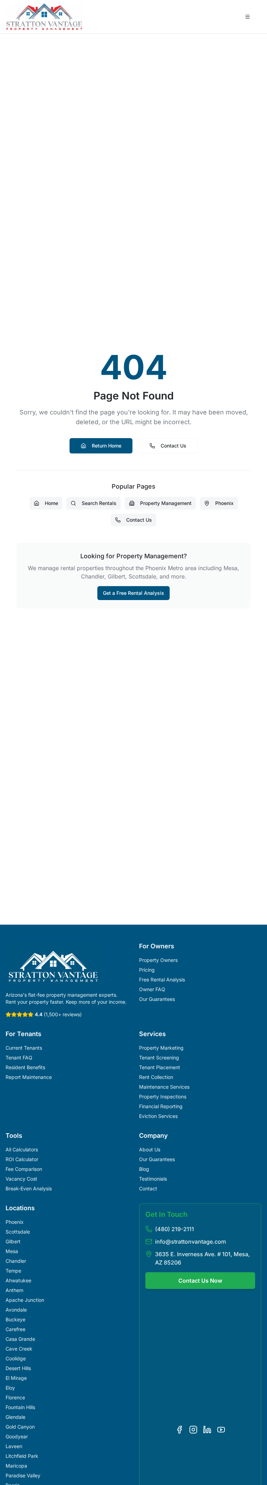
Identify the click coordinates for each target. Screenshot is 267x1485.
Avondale (16, 1310)
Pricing (147, 970)
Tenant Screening (159, 1057)
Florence (15, 1397)
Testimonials (153, 1179)
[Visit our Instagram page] (193, 1429)
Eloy (10, 1388)
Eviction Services (158, 1116)
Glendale (15, 1417)
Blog (144, 1169)
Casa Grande (20, 1339)
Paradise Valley (23, 1475)
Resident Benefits (25, 1067)
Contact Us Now (200, 1280)
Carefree (15, 1329)
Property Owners (158, 960)
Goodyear (17, 1436)
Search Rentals (99, 503)
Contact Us (173, 446)
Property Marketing (161, 1048)
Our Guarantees (157, 999)
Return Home (106, 446)
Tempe (13, 1271)
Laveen (14, 1446)
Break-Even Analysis (29, 1188)
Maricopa (16, 1466)
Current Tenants (24, 1048)
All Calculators (22, 1149)
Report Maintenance (29, 1077)
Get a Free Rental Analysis (133, 593)
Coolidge (16, 1358)
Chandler (16, 1261)
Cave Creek (19, 1349)
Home (51, 503)
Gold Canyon (20, 1427)
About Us (149, 1149)
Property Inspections (162, 1096)
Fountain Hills (20, 1407)
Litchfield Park (22, 1456)
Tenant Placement (159, 1067)
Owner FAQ (152, 989)
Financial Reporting (161, 1106)
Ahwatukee (18, 1280)
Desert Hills (18, 1368)
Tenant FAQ (19, 1057)
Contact (148, 1188)
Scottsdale (18, 1232)
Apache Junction (25, 1300)
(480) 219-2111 (174, 1229)
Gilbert (13, 1241)
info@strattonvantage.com (190, 1241)
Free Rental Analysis (162, 979)
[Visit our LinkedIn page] (207, 1429)
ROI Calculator (22, 1159)
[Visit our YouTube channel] (221, 1429)
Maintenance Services (164, 1087)
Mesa (12, 1251)
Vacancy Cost (21, 1179)
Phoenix (224, 503)
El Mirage (16, 1378)
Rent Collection (156, 1077)
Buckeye (15, 1319)
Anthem (14, 1290)
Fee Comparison (24, 1169)
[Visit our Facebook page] (179, 1429)
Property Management (166, 503)
